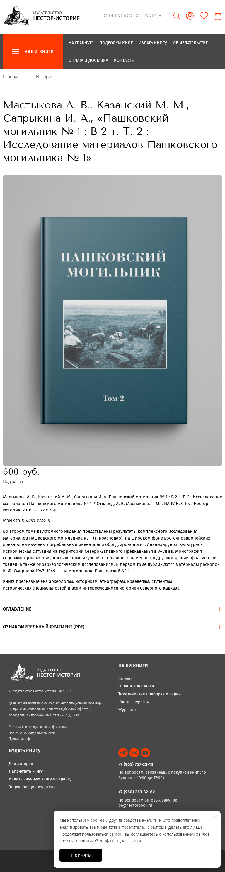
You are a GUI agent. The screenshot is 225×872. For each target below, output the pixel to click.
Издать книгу (153, 43)
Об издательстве (190, 43)
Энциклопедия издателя (32, 787)
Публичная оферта (23, 739)
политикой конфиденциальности (109, 841)
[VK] (134, 752)
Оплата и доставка (88, 60)
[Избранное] (204, 16)
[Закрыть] (215, 816)
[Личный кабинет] (190, 16)
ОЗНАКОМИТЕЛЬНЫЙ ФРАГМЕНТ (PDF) (43, 627)
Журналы (127, 709)
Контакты (124, 60)
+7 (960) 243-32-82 (136, 792)
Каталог (125, 678)
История (45, 77)
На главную (81, 43)
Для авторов (21, 763)
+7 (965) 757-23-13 (135, 764)
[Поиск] (176, 15)
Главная (11, 77)
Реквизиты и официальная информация (38, 727)
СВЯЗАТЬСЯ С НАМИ (132, 15)
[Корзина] (218, 16)
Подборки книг (116, 43)
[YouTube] (145, 752)
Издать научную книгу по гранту (40, 779)
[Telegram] (123, 752)
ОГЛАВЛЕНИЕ (17, 609)
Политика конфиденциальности (32, 733)
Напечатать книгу (26, 771)
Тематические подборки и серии (149, 694)
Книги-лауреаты (134, 701)
